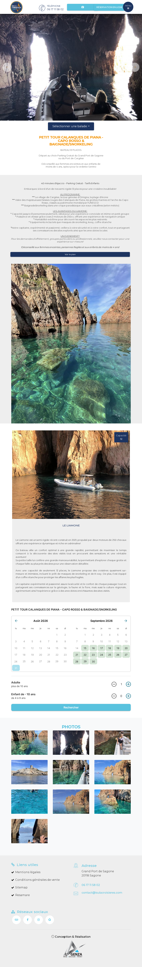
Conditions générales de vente (37, 879)
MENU (128, 5)
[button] (6, 67)
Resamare (22, 895)
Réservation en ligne (109, 7)
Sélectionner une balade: (69, 126)
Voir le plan (70, 254)
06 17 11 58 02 (91, 885)
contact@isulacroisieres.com (102, 892)
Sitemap (21, 887)
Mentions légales (27, 872)
